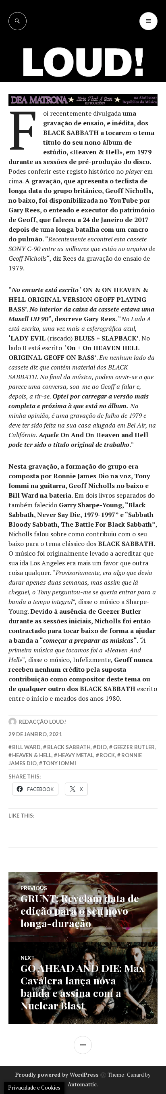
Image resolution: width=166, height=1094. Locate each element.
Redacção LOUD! (42, 721)
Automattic (82, 1084)
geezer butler (134, 747)
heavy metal (75, 755)
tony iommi (59, 763)
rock (107, 755)
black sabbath (69, 747)
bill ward (26, 747)
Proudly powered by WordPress (57, 1074)
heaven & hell (32, 755)
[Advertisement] (83, 117)
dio (102, 747)
